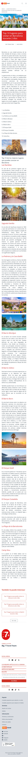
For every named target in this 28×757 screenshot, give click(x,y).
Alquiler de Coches (6, 708)
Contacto (4, 724)
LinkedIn (5, 740)
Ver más (14, 620)
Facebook (5, 733)
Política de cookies (6, 722)
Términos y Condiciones (7, 716)
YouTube (5, 731)
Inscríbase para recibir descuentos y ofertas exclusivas (14, 674)
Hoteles (4, 711)
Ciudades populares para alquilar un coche (12, 700)
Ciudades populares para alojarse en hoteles (13, 703)
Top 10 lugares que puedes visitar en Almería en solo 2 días (14, 605)
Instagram (5, 737)
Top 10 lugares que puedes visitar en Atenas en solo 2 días (14, 597)
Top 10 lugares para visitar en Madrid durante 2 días (14, 613)
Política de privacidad (7, 719)
